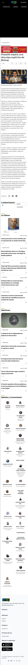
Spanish (4, 618)
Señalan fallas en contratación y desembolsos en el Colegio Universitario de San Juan (12, 283)
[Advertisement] (14, 23)
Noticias (15, 6)
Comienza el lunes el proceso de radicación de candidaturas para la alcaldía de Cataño (13, 297)
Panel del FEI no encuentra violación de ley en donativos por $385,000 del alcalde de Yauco (13, 268)
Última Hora (6, 6)
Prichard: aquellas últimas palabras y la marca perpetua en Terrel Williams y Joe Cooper (14, 386)
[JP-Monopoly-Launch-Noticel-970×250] (14, 49)
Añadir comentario (20, 204)
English (4, 621)
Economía (24, 6)
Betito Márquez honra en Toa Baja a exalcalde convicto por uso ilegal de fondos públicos (13, 253)
